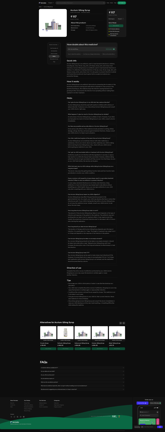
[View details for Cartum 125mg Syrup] (100, 332)
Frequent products (58, 406)
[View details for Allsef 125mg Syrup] (117, 332)
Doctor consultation (43, 406)
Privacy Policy (27, 403)
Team (115, 2)
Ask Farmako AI (54, 48)
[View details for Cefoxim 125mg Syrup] (65, 332)
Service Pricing (27, 410)
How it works (54, 53)
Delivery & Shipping (28, 408)
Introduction (54, 50)
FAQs (11, 406)
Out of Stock (116, 25)
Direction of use (54, 59)
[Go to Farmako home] (42, 3)
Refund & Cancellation (28, 406)
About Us (12, 403)
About (111, 2)
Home (108, 2)
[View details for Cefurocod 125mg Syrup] (83, 332)
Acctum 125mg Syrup (48, 6)
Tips (54, 61)
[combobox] (51, 3)
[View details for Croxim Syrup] (48, 332)
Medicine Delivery (43, 403)
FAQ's (54, 56)
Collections (56, 403)
